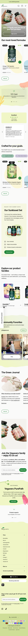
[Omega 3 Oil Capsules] (12, 54)
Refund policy (10, 627)
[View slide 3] (15, 102)
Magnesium (5, 551)
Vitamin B (5, 559)
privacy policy (17, 473)
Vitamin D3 (5, 561)
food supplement (15, 400)
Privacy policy (5, 627)
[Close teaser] (4, 307)
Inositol (3, 396)
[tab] (7, 156)
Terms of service (15, 627)
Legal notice (17, 629)
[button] (2, 132)
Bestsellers (5, 538)
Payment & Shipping (22, 627)
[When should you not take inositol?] (11, 383)
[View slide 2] (13, 102)
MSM (4, 555)
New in (4, 540)
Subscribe (23, 470)
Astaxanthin (5, 544)
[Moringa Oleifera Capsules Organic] (12, 170)
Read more (3, 403)
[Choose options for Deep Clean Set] (4, 352)
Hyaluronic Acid (6, 546)
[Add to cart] (19, 62)
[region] (14, 132)
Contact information (12, 629)
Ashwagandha (6, 542)
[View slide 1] (11, 102)
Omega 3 (5, 557)
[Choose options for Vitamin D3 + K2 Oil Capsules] (26, 352)
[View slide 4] (16, 102)
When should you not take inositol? (10, 393)
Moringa (5, 553)
